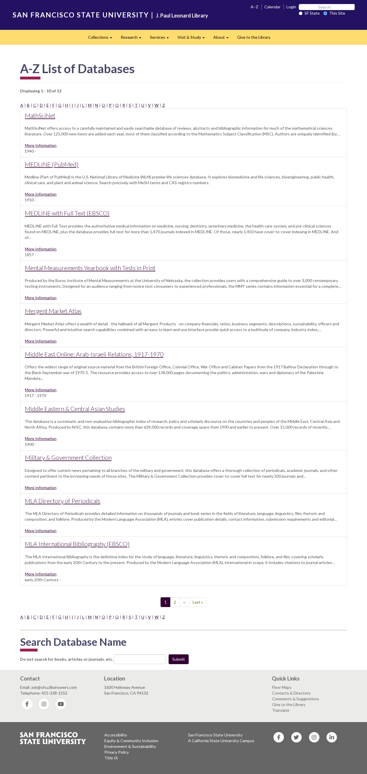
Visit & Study (193, 39)
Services (161, 39)
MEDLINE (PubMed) (52, 164)
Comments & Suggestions (295, 698)
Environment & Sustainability (130, 746)
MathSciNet (40, 115)
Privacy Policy (116, 752)
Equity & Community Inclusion (131, 740)
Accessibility (115, 734)
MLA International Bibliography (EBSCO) (77, 543)
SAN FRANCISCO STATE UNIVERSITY (81, 15)
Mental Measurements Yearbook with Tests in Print (90, 267)
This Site (337, 13)
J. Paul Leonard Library (182, 15)
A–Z (254, 6)
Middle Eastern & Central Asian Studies (75, 408)
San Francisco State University (215, 734)
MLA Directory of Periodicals (62, 500)
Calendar (272, 6)
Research (133, 39)
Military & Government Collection (68, 457)
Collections (102, 39)
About (223, 39)
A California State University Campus (221, 740)
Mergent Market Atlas (53, 310)
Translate (280, 710)
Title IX (111, 757)
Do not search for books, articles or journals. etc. (66, 659)
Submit (178, 659)
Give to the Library (253, 37)
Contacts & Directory (291, 693)
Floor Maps (282, 687)
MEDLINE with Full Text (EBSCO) (67, 213)
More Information (40, 145)
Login (291, 6)
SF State (312, 13)
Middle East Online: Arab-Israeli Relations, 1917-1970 (94, 354)
